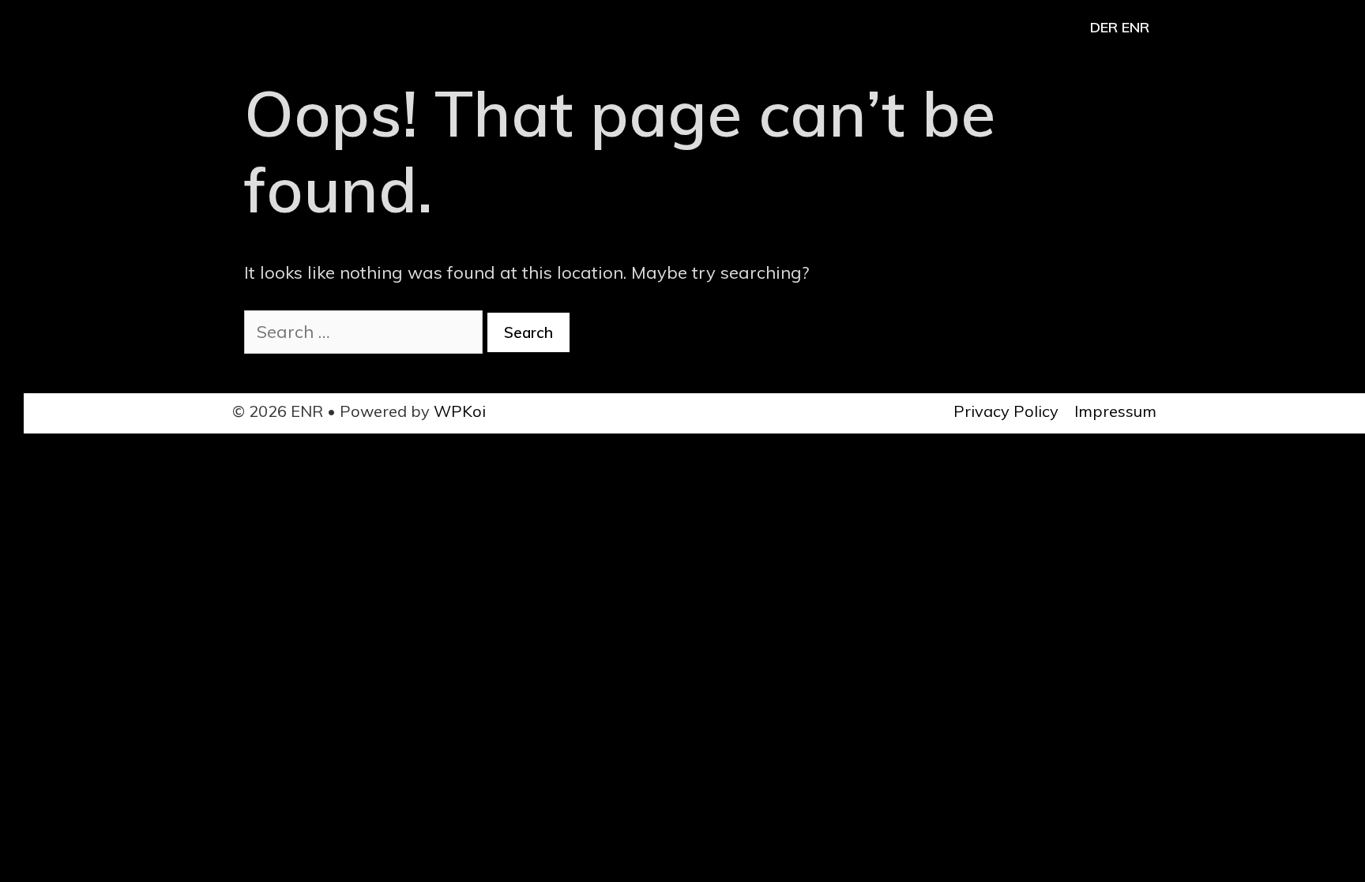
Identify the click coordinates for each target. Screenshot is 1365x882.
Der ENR (1119, 27)
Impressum (1115, 411)
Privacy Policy (1006, 411)
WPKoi (460, 411)
